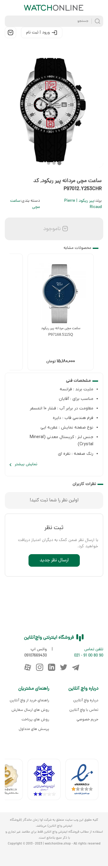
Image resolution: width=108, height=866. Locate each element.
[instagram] (39, 667)
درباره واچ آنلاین (85, 700)
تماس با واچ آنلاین (83, 710)
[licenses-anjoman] (46, 781)
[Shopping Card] (10, 32)
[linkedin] (51, 667)
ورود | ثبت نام (38, 33)
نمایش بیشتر (26, 464)
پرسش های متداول (34, 729)
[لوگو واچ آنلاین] (54, 8)
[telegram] (75, 667)
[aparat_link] (27, 667)
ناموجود (51, 229)
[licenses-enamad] (84, 781)
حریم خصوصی (87, 719)
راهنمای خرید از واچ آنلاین (29, 700)
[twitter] (63, 667)
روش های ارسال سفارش (30, 710)
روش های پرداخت (35, 719)
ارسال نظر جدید (54, 560)
